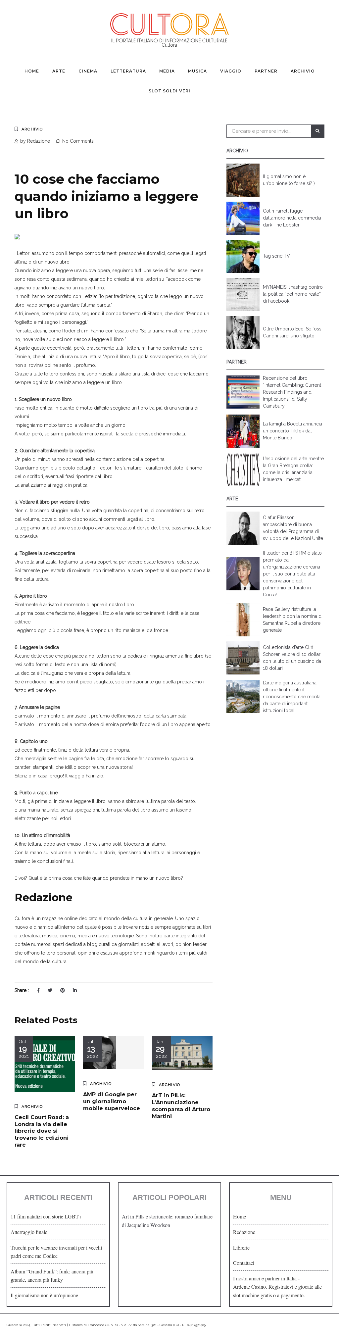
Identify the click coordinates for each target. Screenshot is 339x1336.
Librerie (241, 1247)
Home (31, 71)
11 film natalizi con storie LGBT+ (46, 1216)
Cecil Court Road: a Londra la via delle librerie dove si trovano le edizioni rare (42, 1131)
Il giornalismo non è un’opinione (44, 1295)
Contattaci (243, 1262)
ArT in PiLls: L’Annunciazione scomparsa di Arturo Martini (181, 1105)
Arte (58, 71)
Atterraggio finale (29, 1231)
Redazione (244, 1231)
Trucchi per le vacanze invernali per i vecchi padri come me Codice (56, 1252)
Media (167, 71)
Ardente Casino (249, 1286)
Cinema (87, 71)
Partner (266, 71)
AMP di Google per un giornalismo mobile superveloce (111, 1101)
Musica (197, 71)
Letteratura (128, 71)
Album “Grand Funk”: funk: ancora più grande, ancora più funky (52, 1275)
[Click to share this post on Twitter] (50, 990)
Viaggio (230, 71)
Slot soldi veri (169, 90)
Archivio (303, 71)
